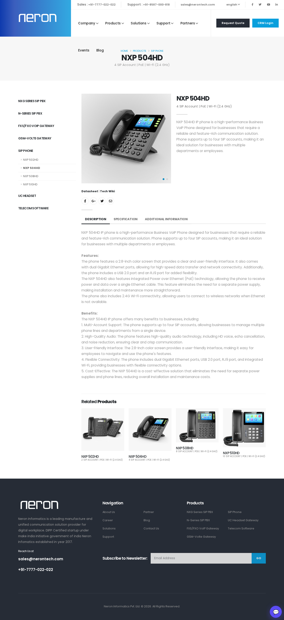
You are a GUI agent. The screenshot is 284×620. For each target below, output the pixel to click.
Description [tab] (95, 219)
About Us (109, 512)
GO (258, 558)
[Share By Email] (110, 201)
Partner (149, 512)
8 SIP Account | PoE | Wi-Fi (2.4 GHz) (196, 451)
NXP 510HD (30, 184)
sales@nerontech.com (198, 4)
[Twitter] (260, 4)
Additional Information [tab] (166, 219)
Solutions (138, 23)
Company (86, 23)
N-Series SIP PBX (30, 113)
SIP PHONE (157, 51)
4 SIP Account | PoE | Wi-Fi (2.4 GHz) (149, 460)
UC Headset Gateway (243, 520)
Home (124, 51)
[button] (163, 179)
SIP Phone (25, 151)
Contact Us (151, 528)
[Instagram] (268, 4)
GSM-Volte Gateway (34, 138)
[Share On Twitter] (102, 201)
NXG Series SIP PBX (31, 101)
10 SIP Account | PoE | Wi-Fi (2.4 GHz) (244, 456)
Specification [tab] (126, 219)
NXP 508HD (30, 176)
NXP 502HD (30, 160)
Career (108, 520)
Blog (100, 50)
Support (163, 23)
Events (83, 50)
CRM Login (265, 23)
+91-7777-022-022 (102, 4)
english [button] (232, 4)
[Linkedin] (276, 4)
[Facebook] (252, 4)
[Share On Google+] (93, 201)
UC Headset (27, 196)
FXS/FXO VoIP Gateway (36, 126)
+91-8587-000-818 (156, 4)
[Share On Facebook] (85, 201)
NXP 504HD (31, 168)
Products (113, 23)
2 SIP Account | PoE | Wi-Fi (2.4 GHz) (102, 460)
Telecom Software (33, 208)
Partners (187, 23)
